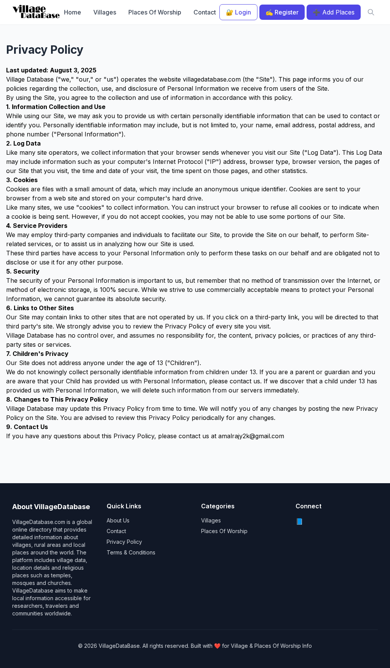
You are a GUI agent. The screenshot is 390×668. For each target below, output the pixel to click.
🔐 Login (238, 12)
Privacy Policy (124, 541)
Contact (204, 12)
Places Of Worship (154, 12)
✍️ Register (282, 12)
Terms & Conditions (131, 552)
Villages (104, 12)
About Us (118, 520)
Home (72, 12)
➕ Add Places (334, 12)
